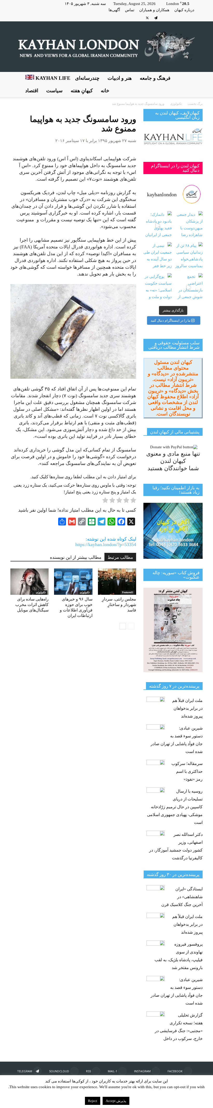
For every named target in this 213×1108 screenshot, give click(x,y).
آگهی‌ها (114, 10)
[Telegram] (156, 18)
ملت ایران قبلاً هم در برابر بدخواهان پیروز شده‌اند (187, 708)
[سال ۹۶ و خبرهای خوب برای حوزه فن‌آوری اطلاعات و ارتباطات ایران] (73, 581)
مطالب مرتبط (120, 557)
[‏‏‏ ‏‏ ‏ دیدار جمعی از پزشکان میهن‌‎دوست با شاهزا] (188, 225)
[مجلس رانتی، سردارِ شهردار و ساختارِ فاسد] (117, 581)
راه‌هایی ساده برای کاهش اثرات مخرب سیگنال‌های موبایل (32, 604)
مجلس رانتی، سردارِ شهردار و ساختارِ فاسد (119, 604)
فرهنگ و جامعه (155, 78)
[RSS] (173, 18)
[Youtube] (139, 18)
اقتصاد (31, 90)
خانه (105, 90)
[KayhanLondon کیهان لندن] (106, 46)
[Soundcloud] (164, 18)
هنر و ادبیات (120, 78)
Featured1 (127, 592)
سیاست (54, 90)
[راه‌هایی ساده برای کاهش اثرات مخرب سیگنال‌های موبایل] (29, 581)
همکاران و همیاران (154, 10)
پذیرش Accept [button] (116, 1101)
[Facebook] (199, 18)
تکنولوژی (41, 592)
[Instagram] (190, 18)
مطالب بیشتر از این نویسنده (75, 557)
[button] (196, 84)
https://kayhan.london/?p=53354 (105, 544)
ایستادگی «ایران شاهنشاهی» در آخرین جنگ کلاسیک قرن (182, 897)
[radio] (133, 501)
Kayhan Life (52, 78)
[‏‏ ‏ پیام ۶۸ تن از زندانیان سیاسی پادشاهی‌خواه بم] (188, 256)
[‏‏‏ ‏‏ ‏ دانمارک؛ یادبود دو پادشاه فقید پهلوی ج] (157, 225)
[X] (147, 18)
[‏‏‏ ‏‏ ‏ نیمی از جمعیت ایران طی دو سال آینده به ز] (157, 256)
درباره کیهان (184, 10)
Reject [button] (92, 1101)
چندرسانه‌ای (87, 78)
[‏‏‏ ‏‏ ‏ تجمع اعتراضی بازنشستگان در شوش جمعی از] (188, 287)
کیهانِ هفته (82, 90)
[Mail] (181, 18)
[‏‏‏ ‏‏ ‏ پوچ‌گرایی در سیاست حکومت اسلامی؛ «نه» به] (157, 287)
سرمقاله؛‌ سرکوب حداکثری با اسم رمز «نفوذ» (187, 771)
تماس (129, 10)
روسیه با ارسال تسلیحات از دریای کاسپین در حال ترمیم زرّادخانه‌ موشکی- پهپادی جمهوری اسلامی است (175, 807)
